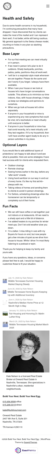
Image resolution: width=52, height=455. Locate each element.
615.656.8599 (9, 401)
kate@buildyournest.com (14, 410)
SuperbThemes (30, 442)
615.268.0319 (9, 404)
